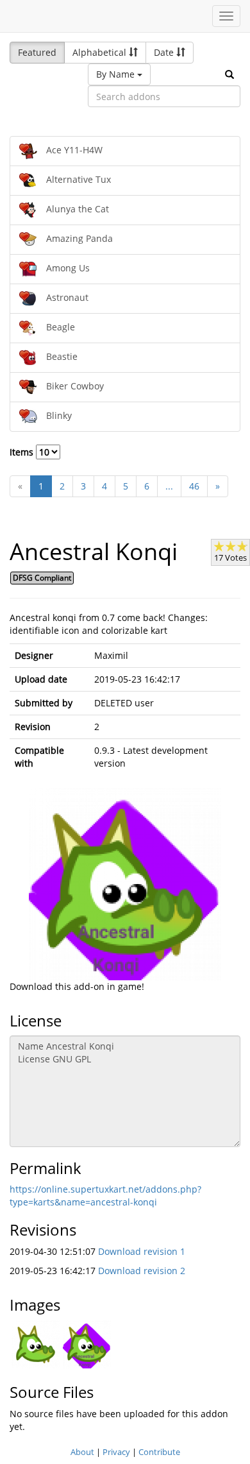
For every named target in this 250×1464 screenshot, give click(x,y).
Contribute (159, 1452)
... (169, 486)
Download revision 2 (141, 1270)
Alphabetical (100, 52)
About (82, 1452)
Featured (37, 52)
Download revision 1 (141, 1251)
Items (23, 452)
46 (194, 486)
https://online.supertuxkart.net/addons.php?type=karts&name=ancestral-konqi (105, 1195)
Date (165, 52)
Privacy (116, 1452)
